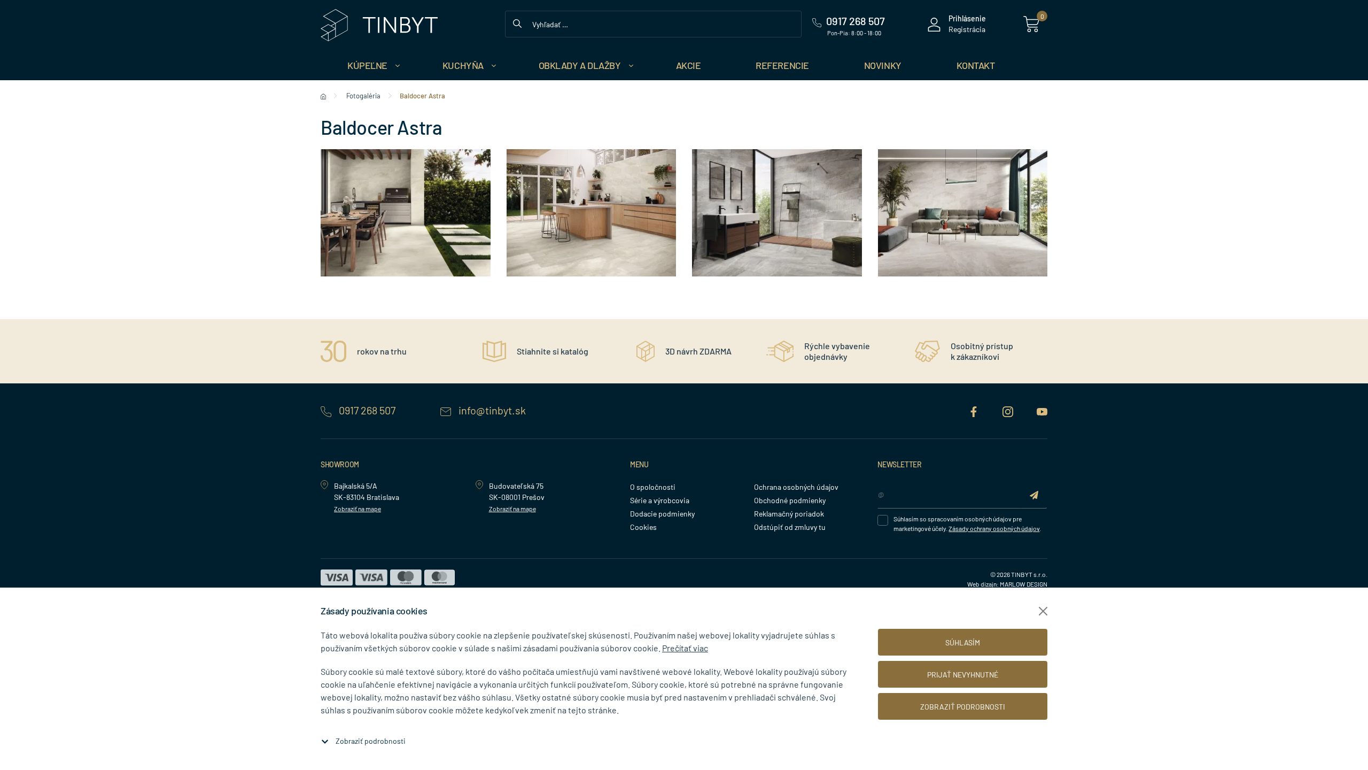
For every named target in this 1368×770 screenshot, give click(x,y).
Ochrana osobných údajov (796, 486)
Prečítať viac (685, 648)
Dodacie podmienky (662, 513)
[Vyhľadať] (517, 22)
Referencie (782, 65)
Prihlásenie (967, 18)
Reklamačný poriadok (789, 513)
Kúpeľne (367, 65)
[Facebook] (974, 410)
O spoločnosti (652, 486)
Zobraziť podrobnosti (371, 740)
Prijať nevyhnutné (962, 674)
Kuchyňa (463, 65)
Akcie (688, 65)
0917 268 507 (367, 410)
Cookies (643, 527)
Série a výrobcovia (659, 500)
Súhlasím (962, 642)
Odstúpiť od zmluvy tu (790, 527)
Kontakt (976, 65)
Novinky (882, 65)
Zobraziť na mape (357, 508)
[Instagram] (1008, 410)
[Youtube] (1042, 410)
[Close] (1043, 611)
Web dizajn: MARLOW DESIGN (1007, 584)
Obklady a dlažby (580, 65)
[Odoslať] (1034, 494)
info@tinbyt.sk (491, 410)
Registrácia (967, 29)
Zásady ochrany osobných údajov (994, 528)
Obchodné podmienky (790, 500)
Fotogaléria (363, 95)
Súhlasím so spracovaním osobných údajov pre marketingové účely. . (967, 523)
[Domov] (323, 95)
